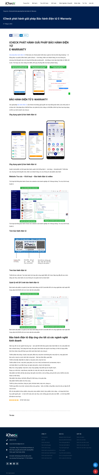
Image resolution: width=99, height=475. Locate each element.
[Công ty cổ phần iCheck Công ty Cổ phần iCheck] (10, 3)
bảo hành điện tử (22, 104)
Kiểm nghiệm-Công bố (65, 3)
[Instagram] (17, 463)
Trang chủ (5, 11)
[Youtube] (10, 463)
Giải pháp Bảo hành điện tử (17, 55)
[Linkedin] (14, 463)
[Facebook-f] (7, 463)
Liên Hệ (91, 3)
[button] (29, 3)
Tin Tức (84, 3)
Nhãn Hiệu (77, 3)
